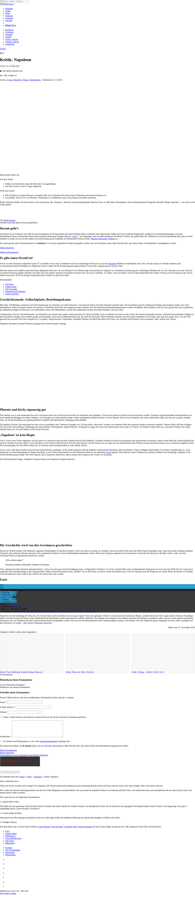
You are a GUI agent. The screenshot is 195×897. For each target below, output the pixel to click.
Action (10, 80)
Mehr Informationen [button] (8, 750)
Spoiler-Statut (11, 833)
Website (3, 712)
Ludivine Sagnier (64, 611)
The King (9, 284)
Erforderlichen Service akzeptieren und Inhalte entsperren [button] (24, 755)
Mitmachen (10, 843)
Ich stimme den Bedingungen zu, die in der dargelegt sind (36, 741)
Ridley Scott (16, 606)
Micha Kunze (9, 220)
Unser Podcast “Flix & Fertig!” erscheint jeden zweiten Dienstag (65, 827)
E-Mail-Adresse (7, 707)
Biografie (17, 80)
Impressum (9, 852)
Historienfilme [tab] (6, 280)
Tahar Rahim (78, 611)
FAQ (7, 831)
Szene (108, 452)
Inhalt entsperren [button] (7, 248)
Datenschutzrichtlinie (48, 741)
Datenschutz (10, 855)
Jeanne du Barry (12, 294)
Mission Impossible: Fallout (102, 239)
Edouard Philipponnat (20, 611)
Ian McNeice (36, 611)
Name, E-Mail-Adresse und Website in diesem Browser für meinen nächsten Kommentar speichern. (44, 717)
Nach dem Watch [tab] (7, 191)
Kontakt (8, 848)
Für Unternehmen (12, 850)
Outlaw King (10, 287)
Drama (25, 80)
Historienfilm (34, 80)
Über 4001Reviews (13, 838)
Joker (74, 236)
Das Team (9, 841)
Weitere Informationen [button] (9, 252)
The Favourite (11, 289)
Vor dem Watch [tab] (6, 179)
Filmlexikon (10, 836)
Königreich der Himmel (15, 291)
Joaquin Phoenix (49, 611)
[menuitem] (100, 8)
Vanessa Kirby (91, 611)
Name (3, 702)
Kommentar (6, 736)
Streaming (112, 263)
